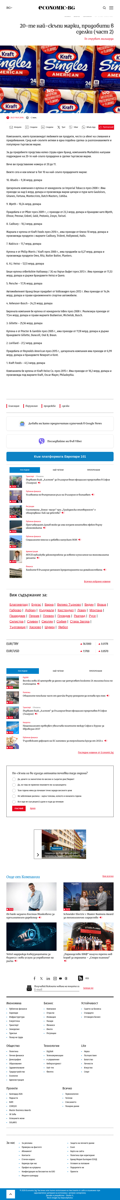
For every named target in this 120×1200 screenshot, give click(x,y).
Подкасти (13, 1098)
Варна (49, 604)
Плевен (48, 616)
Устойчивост (89, 1003)
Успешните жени (17, 1118)
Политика (13, 1051)
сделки (65, 405)
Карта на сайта (77, 1151)
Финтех (50, 1071)
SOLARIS (13, 1122)
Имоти (50, 1029)
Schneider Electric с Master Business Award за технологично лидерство (88, 916)
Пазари (50, 1021)
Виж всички (108, 876)
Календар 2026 (15, 1094)
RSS (87, 978)
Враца (101, 604)
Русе (92, 616)
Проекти (12, 1088)
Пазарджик (17, 616)
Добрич (30, 610)
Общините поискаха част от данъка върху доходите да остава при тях (64, 695)
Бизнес (48, 1003)
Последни (24, 470)
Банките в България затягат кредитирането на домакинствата (64, 569)
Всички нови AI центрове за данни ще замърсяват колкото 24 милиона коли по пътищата (68, 682)
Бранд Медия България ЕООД (83, 1159)
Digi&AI (50, 1051)
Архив (32, 808)
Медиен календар (30, 1175)
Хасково (35, 627)
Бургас (36, 604)
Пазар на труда (16, 1037)
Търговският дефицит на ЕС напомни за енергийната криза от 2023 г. (63, 740)
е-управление (53, 1059)
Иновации (51, 1017)
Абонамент (27, 1151)
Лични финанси (16, 1055)
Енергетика (14, 1021)
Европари (13, 1013)
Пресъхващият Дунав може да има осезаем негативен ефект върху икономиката (64, 526)
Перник (34, 616)
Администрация (16, 1080)
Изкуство (88, 1067)
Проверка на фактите (32, 1147)
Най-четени (58, 470)
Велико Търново (69, 604)
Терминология (71, 1094)
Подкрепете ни (77, 1167)
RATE (11, 1102)
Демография (15, 1059)
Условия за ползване (79, 1163)
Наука (87, 1051)
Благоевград (19, 604)
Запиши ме (88, 988)
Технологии (56, 848)
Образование (15, 1063)
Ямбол (63, 627)
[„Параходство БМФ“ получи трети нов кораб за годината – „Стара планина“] (88, 936)
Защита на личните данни (82, 1143)
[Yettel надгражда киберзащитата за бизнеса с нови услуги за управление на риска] (31, 936)
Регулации (51, 1033)
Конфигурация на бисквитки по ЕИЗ (38, 1171)
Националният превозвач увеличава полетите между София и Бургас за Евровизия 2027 (63, 727)
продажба (50, 405)
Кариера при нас (29, 1163)
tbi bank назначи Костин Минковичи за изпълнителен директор (30, 916)
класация (14, 405)
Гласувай (19, 808)
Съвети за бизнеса (92, 1009)
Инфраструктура (17, 1017)
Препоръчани (93, 470)
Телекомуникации (55, 1055)
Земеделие (14, 1029)
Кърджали (46, 610)
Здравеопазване (16, 1067)
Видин (89, 604)
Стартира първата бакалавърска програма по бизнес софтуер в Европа (63, 854)
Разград (79, 616)
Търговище (18, 627)
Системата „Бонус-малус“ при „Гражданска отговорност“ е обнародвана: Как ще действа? (61, 511)
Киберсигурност (54, 1063)
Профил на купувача (31, 1167)
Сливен (32, 621)
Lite (83, 1045)
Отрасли (50, 1013)
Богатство (88, 1059)
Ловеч (81, 610)
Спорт (86, 1071)
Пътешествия (90, 1055)
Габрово (15, 610)
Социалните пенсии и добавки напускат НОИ (52, 539)
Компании (51, 1009)
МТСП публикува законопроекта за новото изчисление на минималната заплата (67, 556)
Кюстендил (66, 610)
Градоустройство (17, 1071)
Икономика (13, 1003)
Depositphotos (67, 1198)
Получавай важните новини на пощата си (56, 986)
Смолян (47, 621)
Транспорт (14, 1025)
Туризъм (13, 1033)
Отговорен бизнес (92, 1017)
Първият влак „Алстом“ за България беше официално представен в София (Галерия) (68, 481)
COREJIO (13, 1106)
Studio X (69, 1195)
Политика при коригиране (82, 1155)
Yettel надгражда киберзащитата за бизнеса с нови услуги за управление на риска (30, 958)
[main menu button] (111, 7)
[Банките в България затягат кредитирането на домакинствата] (16, 571)
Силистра (16, 621)
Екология (13, 1076)
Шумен (50, 627)
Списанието (70, 1102)
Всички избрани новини (97, 581)
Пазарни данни (72, 1106)
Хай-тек (50, 1067)
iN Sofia (12, 1114)
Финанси (51, 1025)
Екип (72, 1147)
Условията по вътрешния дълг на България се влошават (58, 494)
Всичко (67, 1088)
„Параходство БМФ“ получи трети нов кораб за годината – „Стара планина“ (87, 956)
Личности (88, 1063)
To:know (68, 1098)
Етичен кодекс (28, 1159)
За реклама (27, 1143)
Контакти (26, 1155)
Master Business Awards (20, 1110)
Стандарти (89, 1013)
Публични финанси (18, 1009)
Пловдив (64, 616)
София (61, 621)
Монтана (96, 610)
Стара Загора (80, 621)
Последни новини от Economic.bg (96, 752)
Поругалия (31, 405)
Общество (13, 1045)
